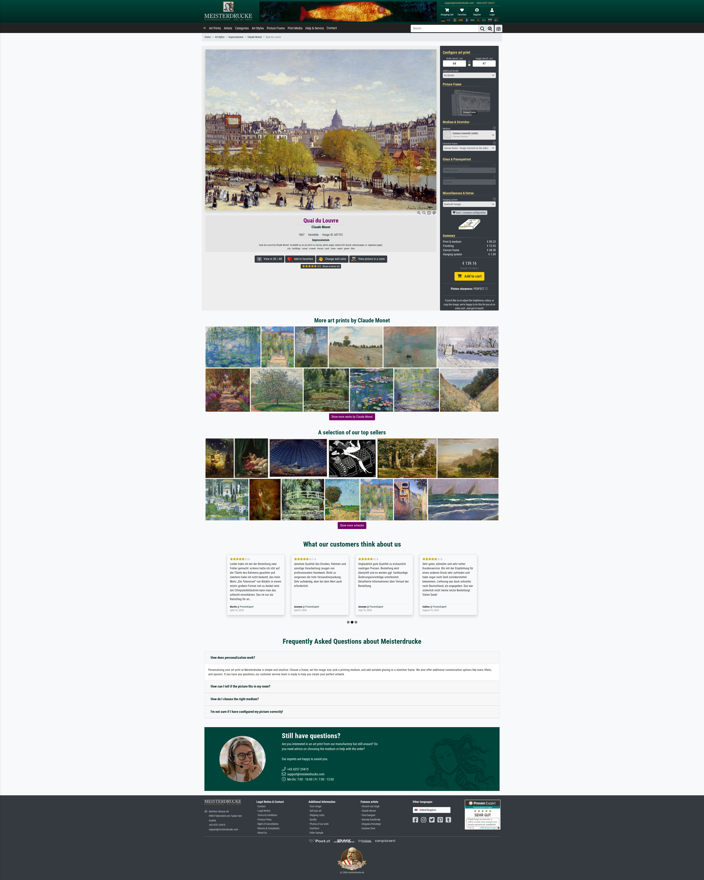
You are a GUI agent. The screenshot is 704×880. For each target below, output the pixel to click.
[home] (205, 28)
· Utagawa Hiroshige (371, 824)
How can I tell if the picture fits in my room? (240, 686)
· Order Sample (316, 832)
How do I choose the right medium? (235, 699)
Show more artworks (352, 525)
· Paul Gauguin (368, 815)
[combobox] (469, 75)
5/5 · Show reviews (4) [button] (328, 266)
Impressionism (235, 37)
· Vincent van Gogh (370, 806)
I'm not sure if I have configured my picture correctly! (247, 712)
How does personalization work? (233, 657)
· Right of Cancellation (267, 824)
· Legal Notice (263, 810)
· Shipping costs (316, 815)
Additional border (451, 70)
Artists (228, 28)
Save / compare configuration (470, 212)
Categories (242, 28)
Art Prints (215, 28)
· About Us (261, 832)
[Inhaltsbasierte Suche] (490, 28)
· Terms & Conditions (266, 815)
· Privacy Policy (264, 819)
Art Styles (258, 28)
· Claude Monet (368, 810)
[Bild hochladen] (498, 28)
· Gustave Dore (368, 828)
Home (208, 37)
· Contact (260, 806)
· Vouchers (314, 828)
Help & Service (314, 28)
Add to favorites (302, 259)
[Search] (482, 28)
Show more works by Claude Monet (352, 416)
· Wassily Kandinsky (370, 819)
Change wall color (334, 259)
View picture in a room (370, 259)
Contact (332, 28)
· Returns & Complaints (267, 828)
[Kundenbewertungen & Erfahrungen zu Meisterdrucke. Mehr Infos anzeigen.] (482, 814)
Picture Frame (276, 28)
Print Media (295, 28)
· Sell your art (315, 810)
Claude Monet (254, 37)
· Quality (313, 819)
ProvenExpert (244, 606)
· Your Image (315, 806)
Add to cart (471, 276)
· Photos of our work (319, 824)
